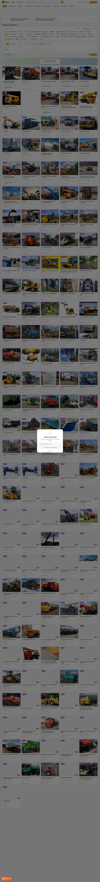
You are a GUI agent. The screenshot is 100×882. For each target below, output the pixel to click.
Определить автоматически (51, 447)
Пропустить (50, 450)
